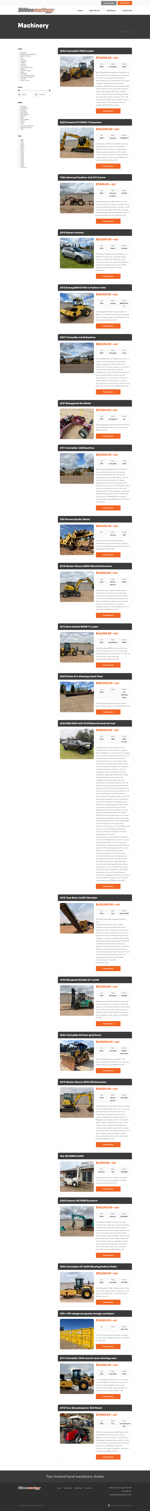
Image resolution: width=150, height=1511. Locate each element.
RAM (112, 739)
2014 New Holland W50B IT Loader (79, 626)
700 (124, 535)
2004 (101, 1282)
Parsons (113, 535)
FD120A (124, 996)
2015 (101, 248)
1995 (101, 996)
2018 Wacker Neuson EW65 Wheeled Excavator (86, 566)
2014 (101, 642)
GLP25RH (124, 1172)
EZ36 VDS (124, 1098)
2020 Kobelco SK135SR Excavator (79, 1200)
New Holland (113, 642)
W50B (124, 642)
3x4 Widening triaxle (124, 694)
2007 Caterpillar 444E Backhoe (78, 337)
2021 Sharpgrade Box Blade (75, 403)
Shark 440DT (124, 913)
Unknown (101, 1172)
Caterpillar (113, 67)
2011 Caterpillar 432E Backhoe (77, 447)
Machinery (111, 10)
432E (124, 464)
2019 (101, 1098)
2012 (101, 303)
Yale (113, 1172)
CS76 (124, 1374)
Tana (112, 913)
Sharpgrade (113, 419)
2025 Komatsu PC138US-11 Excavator (81, 122)
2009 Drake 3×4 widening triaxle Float (81, 676)
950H (124, 67)
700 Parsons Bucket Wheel (75, 519)
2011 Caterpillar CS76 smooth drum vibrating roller (88, 1358)
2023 (101, 739)
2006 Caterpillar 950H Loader (77, 50)
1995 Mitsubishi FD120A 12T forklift (79, 979)
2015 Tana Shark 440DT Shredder (78, 897)
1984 (101, 193)
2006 (101, 67)
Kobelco (113, 1216)
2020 (101, 1216)
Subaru (112, 248)
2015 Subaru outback (72, 232)
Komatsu (113, 138)
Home (80, 10)
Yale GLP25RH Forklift (72, 1156)
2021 (101, 419)
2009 (101, 692)
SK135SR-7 (124, 1216)
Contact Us (127, 10)
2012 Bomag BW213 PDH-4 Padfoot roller (83, 287)
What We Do (94, 10)
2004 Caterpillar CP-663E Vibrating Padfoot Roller (88, 1266)
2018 (101, 582)
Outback (124, 248)
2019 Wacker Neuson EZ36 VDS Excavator (83, 1082)
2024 (101, 1051)
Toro (112, 1424)
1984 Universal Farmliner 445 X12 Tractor (83, 177)
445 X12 (124, 193)
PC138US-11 (124, 138)
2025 (101, 138)
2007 (101, 353)
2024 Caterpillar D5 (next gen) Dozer (80, 1035)
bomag (113, 303)
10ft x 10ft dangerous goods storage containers (87, 1313)
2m (124, 419)
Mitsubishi (113, 996)
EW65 (124, 582)
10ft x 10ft (124, 1329)
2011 (101, 464)
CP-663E (124, 1282)
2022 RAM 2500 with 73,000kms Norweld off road (87, 723)
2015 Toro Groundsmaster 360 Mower (81, 1407)
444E (124, 353)
